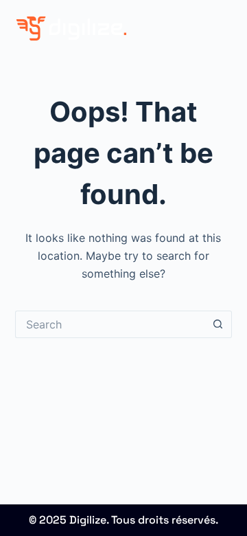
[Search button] (218, 324)
